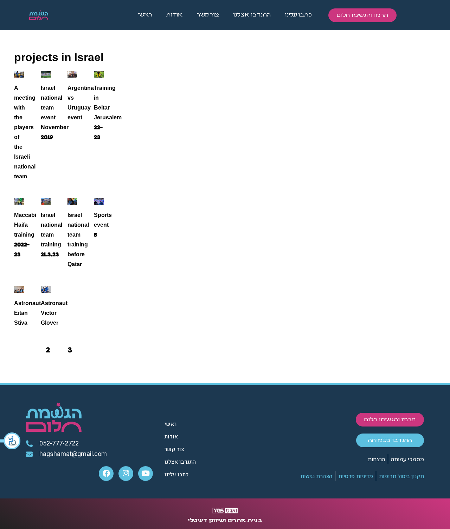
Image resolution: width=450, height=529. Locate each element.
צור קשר (208, 15)
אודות (174, 15)
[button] (10, 441)
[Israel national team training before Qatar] (72, 201)
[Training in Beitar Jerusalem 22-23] (99, 74)
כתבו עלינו (298, 15)
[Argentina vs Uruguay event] (72, 74)
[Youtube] (145, 473)
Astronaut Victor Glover (54, 313)
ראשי (145, 15)
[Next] (92, 350)
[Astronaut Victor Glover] (46, 289)
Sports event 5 (103, 225)
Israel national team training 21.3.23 (51, 234)
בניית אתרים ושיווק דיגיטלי (225, 520)
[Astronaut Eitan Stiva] (19, 289)
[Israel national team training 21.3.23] (46, 201)
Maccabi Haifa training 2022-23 (25, 234)
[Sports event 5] (99, 201)
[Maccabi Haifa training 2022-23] (19, 201)
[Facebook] (106, 473)
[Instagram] (125, 473)
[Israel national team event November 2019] (46, 74)
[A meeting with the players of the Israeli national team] (19, 74)
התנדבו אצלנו (252, 15)
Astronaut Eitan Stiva (27, 313)
